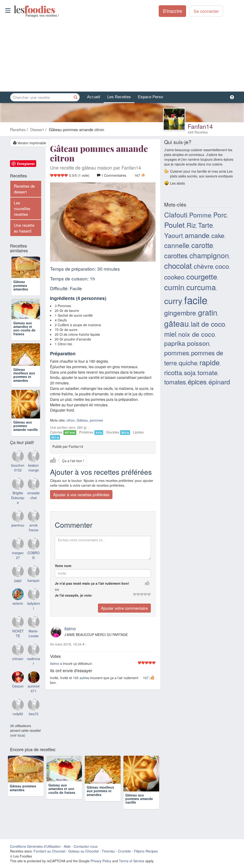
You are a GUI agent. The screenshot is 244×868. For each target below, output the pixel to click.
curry (173, 300)
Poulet (174, 224)
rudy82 (18, 735)
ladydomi (33, 627)
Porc (220, 214)
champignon (209, 255)
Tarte (205, 225)
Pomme (200, 214)
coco (222, 266)
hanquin (33, 601)
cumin (174, 287)
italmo (70, 628)
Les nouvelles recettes (22, 208)
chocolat (178, 265)
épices (197, 381)
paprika (174, 343)
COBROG (33, 576)
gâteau (176, 323)
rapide (209, 362)
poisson (198, 343)
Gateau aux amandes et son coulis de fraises (24, 343)
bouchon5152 (17, 489)
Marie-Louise (34, 654)
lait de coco (208, 324)
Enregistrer (26, 163)
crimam (17, 679)
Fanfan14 (200, 126)
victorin (17, 624)
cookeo (174, 276)
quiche (188, 362)
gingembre (180, 312)
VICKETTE (18, 654)
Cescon (18, 707)
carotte (202, 245)
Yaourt (173, 235)
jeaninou (17, 546)
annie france (33, 549)
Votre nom (63, 565)
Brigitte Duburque (17, 519)
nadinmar (33, 682)
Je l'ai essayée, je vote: (73, 595)
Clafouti (175, 214)
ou (57, 589)
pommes (96, 420)
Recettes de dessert (24, 189)
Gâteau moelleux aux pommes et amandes (24, 396)
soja (190, 372)
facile (195, 300)
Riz (191, 225)
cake (217, 235)
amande (197, 235)
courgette (201, 276)
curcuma (201, 286)
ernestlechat (33, 516)
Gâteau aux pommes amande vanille (25, 447)
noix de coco (196, 334)
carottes (176, 255)
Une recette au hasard (24, 228)
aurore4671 (34, 710)
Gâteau (82, 420)
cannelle (176, 245)
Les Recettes (119, 97)
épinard (219, 381)
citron (70, 420)
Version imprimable (31, 142)
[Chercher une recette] (75, 97)
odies (14, 9)
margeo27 (18, 576)
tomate (208, 372)
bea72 (33, 735)
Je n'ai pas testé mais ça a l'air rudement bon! (92, 583)
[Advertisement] (122, 54)
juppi (17, 601)
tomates (175, 381)
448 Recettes (198, 132)
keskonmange (33, 489)
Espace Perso (150, 97)
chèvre (203, 266)
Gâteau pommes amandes (20, 292)
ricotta (173, 372)
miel (170, 334)
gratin (207, 312)
